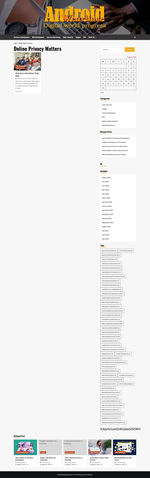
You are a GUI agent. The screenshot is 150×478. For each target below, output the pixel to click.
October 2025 (107, 218)
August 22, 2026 (21, 464)
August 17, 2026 (71, 464)
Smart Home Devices (109, 397)
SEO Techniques (108, 388)
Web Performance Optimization (113, 422)
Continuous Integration (111, 268)
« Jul (101, 92)
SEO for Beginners (126, 384)
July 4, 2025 (32, 78)
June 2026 (105, 186)
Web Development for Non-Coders (114, 154)
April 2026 (105, 194)
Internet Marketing (53, 37)
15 (128, 75)
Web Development (38, 37)
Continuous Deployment (111, 263)
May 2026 (105, 190)
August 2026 (106, 177)
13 (118, 75)
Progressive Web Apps (110, 371)
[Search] (135, 37)
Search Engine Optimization (112, 379)
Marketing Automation (111, 345)
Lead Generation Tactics (111, 336)
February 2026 (107, 202)
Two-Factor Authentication (112, 405)
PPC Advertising (108, 366)
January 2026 (106, 206)
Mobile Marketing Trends (111, 358)
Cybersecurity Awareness (111, 289)
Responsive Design (109, 375)
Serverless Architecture (111, 392)
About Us (91, 37)
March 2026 (106, 198)
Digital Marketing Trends (111, 315)
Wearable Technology (110, 418)
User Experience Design (110, 409)
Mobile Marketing (123, 354)
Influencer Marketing (110, 332)
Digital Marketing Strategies (112, 311)
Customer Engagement (110, 281)
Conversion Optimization (111, 272)
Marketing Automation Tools (113, 349)
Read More (18, 91)
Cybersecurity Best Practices (112, 293)
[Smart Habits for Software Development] (25, 447)
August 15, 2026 (95, 464)
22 (128, 79)
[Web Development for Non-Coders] (124, 447)
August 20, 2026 (46, 464)
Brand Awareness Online (111, 255)
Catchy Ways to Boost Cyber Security (115, 150)
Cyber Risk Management (110, 285)
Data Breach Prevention (111, 306)
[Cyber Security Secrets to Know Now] (75, 447)
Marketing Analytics (110, 341)
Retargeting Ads (126, 375)
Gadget (78, 37)
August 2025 (106, 226)
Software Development (22, 37)
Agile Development (109, 251)
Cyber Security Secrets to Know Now (114, 146)
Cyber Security (68, 37)
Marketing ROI (107, 354)
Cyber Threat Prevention (111, 298)
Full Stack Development (111, 328)
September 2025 (107, 222)
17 (103, 79)
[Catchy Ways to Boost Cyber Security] (99, 447)
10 (103, 75)
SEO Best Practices (109, 384)
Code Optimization (109, 259)
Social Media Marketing (111, 401)
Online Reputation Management (114, 362)
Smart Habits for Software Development (116, 138)
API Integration (125, 251)
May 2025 (105, 239)
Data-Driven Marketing (110, 302)
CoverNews (78, 475)
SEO (84, 37)
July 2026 (105, 182)
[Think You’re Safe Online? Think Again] (27, 61)
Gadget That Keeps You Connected (114, 142)
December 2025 (107, 210)
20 (118, 79)
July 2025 (105, 231)
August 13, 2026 (120, 464)
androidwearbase (21, 79)
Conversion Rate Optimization (113, 276)
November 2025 (107, 214)
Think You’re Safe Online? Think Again (27, 74)
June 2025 (105, 235)
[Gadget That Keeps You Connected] (50, 447)
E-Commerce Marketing (111, 319)
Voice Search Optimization (112, 414)
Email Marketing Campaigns (112, 324)
